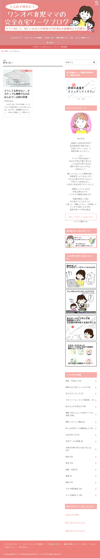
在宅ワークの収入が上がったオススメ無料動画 (50, 47)
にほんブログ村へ (72, 515)
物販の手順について (62, 37)
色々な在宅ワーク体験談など (79, 428)
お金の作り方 (72, 435)
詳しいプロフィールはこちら (81, 217)
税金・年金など (73, 381)
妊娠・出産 (71, 470)
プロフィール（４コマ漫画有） (33, 37)
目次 (71, 37)
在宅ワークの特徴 (74, 441)
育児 (69, 463)
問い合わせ (50, 42)
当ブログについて (74, 393)
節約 (69, 457)
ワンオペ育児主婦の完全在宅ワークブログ (31, 554)
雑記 (69, 482)
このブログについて (16, 37)
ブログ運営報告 (74, 489)
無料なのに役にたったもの (78, 387)
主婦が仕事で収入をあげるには (78, 449)
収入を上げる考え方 (76, 406)
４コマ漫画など (74, 495)
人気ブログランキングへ (75, 531)
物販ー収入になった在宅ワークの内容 (79, 414)
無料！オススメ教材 (75, 422)
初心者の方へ (50, 37)
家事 (69, 476)
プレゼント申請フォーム (82, 37)
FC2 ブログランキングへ (75, 523)
